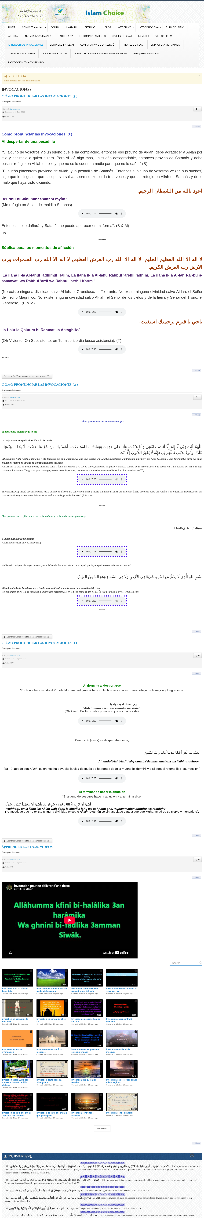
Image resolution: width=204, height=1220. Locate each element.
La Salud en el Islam (54, 53)
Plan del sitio (175, 27)
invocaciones (15, 109)
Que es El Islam (122, 35)
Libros (106, 27)
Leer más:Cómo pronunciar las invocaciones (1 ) (28, 841)
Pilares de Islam (133, 44)
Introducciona (149, 27)
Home (11, 27)
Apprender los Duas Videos (27, 847)
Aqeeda (13, 35)
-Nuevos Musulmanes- (38, 35)
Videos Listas (164, 35)
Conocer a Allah (33, 27)
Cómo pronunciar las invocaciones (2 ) (40, 385)
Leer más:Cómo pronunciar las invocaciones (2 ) (28, 637)
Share (197, 126)
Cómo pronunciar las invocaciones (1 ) (39, 643)
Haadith (71, 27)
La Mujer (143, 35)
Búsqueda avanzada (146, 53)
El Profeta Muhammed (165, 44)
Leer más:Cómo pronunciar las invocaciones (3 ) (28, 376)
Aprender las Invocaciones (25, 44)
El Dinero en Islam (62, 44)
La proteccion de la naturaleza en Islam (100, 53)
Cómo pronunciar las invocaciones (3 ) (40, 96)
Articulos (124, 27)
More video (102, 1128)
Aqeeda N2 (66, 35)
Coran (55, 27)
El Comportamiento (92, 35)
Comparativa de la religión (98, 44)
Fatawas (89, 27)
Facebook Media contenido (26, 62)
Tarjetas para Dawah (21, 53)
